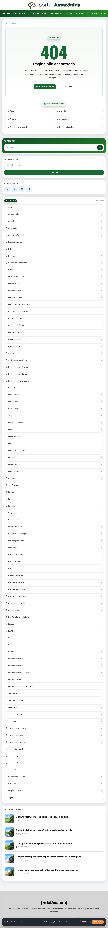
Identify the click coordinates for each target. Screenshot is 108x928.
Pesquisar (67, 86)
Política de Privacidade (65, 922)
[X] (15, 189)
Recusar (85, 922)
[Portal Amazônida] (54, 5)
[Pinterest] (22, 189)
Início (7, 23)
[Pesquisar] (100, 147)
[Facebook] (29, 189)
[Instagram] (7, 189)
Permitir (97, 922)
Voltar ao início (46, 86)
